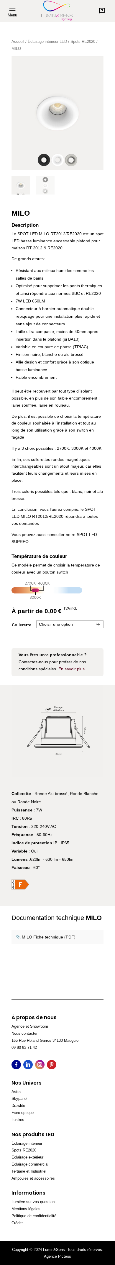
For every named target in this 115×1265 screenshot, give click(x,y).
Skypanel (19, 1098)
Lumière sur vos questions (34, 1202)
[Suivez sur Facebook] (16, 1064)
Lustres (18, 1119)
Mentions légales (26, 1209)
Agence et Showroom (30, 1026)
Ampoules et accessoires (33, 1178)
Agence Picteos (57, 1256)
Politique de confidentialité (34, 1216)
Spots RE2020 (82, 41)
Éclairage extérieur (27, 1157)
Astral (17, 1092)
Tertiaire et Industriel (29, 1171)
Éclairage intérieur (27, 1143)
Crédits (18, 1223)
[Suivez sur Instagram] (40, 1064)
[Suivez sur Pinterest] (51, 1064)
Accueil (18, 41)
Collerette (21, 625)
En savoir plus (71, 669)
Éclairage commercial (30, 1164)
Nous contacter (24, 1033)
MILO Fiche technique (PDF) (48, 937)
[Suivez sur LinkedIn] (28, 1064)
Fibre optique (23, 1112)
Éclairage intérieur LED (47, 41)
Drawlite (18, 1105)
